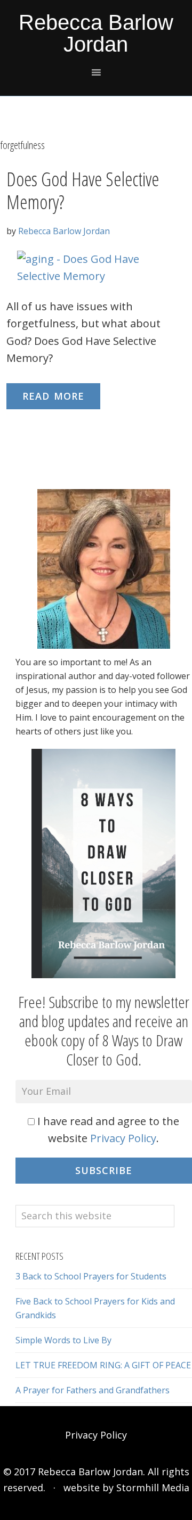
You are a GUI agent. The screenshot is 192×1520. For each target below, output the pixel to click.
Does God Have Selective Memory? (82, 190)
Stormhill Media (152, 1487)
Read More (53, 396)
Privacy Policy (123, 1138)
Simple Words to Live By (63, 1340)
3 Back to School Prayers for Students (90, 1276)
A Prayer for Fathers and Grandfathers (92, 1390)
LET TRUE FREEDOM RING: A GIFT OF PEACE (103, 1365)
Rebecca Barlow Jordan (96, 33)
